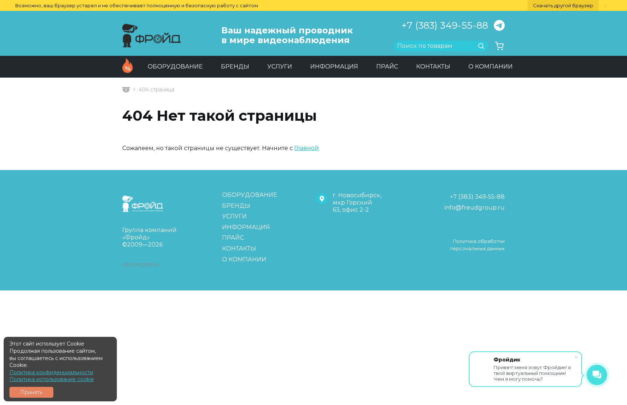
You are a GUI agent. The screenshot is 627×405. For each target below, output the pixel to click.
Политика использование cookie (51, 379)
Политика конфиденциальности (51, 372)
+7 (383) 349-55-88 (444, 25)
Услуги (279, 66)
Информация (334, 66)
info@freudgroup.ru (474, 207)
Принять (31, 392)
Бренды (235, 66)
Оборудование (175, 66)
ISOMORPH (141, 265)
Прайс (387, 66)
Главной (306, 148)
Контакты (433, 66)
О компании (490, 66)
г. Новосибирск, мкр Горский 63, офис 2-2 (357, 202)
